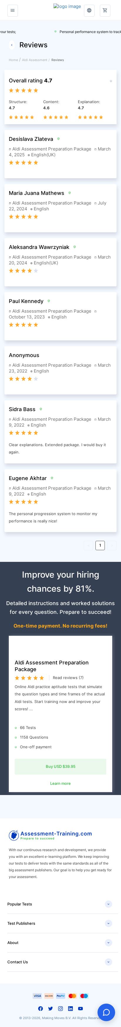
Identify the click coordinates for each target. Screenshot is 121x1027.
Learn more (60, 783)
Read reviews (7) (68, 678)
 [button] (89, 10)
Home (13, 60)
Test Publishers (58, 923)
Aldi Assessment (34, 60)
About (58, 943)
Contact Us (58, 962)
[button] (105, 7)
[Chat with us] (106, 1012)
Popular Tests (58, 904)
